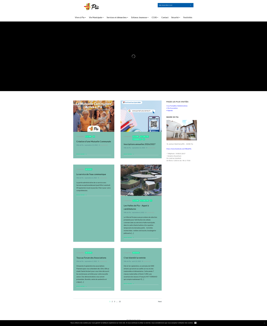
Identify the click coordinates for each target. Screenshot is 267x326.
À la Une (88, 136)
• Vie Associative (172, 108)
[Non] (264, 323)
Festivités (187, 17)
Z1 (151, 200)
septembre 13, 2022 (91, 145)
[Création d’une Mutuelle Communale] (93, 116)
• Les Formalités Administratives (177, 106)
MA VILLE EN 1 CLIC (166, 5)
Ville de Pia (79, 145)
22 (120, 301)
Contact (165, 17)
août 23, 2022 (136, 261)
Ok (195, 323)
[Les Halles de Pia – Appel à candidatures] (141, 180)
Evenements (137, 139)
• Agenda (169, 110)
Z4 (144, 139)
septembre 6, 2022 (91, 178)
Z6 (94, 136)
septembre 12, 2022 (138, 148)
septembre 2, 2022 (91, 261)
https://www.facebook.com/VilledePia (178, 149)
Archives (88, 169)
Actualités (144, 136)
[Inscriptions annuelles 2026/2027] (141, 116)
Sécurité (175, 17)
